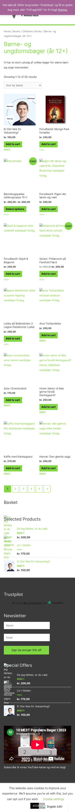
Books (16, 31)
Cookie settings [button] (53, 799)
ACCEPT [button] (37, 805)
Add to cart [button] (13, 144)
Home (7, 31)
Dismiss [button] (62, 9)
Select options (15, 209)
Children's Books (32, 31)
